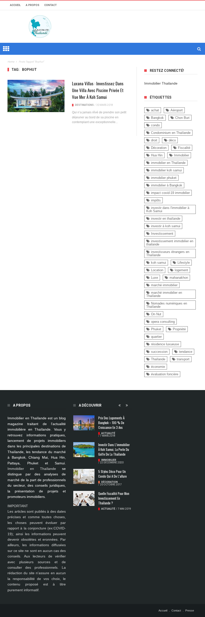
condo (155, 125)
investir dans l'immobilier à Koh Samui (167, 209)
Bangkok (157, 118)
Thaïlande (158, 359)
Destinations (84, 105)
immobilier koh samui (166, 170)
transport (183, 359)
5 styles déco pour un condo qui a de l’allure (112, 474)
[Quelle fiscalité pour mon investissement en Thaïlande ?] (83, 498)
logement (181, 270)
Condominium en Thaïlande (170, 133)
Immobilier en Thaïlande (32, 469)
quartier (156, 337)
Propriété (179, 329)
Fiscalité (184, 148)
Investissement (162, 233)
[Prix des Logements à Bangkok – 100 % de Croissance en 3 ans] (83, 422)
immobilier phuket (163, 178)
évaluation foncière (164, 374)
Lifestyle (184, 262)
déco (172, 140)
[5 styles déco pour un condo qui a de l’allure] (83, 476)
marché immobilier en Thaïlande (164, 294)
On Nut (156, 314)
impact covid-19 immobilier (170, 193)
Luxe (154, 277)
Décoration (158, 148)
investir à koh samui (165, 226)
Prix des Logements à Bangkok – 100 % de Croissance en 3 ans (111, 423)
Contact (50, 5)
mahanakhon (179, 277)
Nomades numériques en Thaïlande (166, 304)
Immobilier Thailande (161, 83)
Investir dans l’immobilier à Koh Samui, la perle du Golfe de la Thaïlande (114, 449)
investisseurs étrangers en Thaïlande (167, 253)
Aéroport (176, 110)
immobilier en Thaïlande (168, 163)
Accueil (15, 5)
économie (158, 367)
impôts (156, 200)
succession (159, 352)
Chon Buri (182, 118)
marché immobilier (164, 285)
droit (154, 140)
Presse (189, 610)
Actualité (108, 433)
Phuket (156, 329)
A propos (32, 5)
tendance (185, 352)
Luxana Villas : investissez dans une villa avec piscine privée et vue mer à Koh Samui (98, 90)
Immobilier (181, 155)
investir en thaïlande (165, 218)
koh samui (158, 262)
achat (155, 110)
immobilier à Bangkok (166, 185)
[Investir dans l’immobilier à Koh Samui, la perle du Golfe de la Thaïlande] (83, 449)
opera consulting (163, 322)
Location (157, 270)
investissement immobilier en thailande (169, 242)
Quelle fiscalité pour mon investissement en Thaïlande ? (113, 498)
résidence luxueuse (165, 344)
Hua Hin (156, 155)
